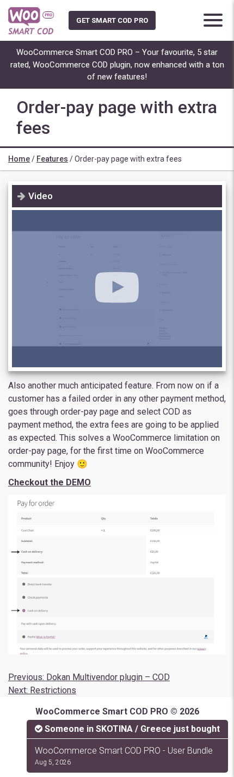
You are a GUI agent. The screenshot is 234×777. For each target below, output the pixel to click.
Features (52, 159)
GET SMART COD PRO (112, 20)
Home (19, 159)
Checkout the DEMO (49, 482)
